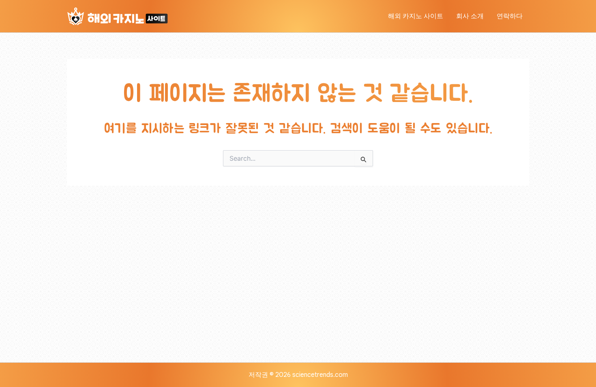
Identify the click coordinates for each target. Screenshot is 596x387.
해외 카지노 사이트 (415, 16)
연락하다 (510, 16)
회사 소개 (470, 16)
